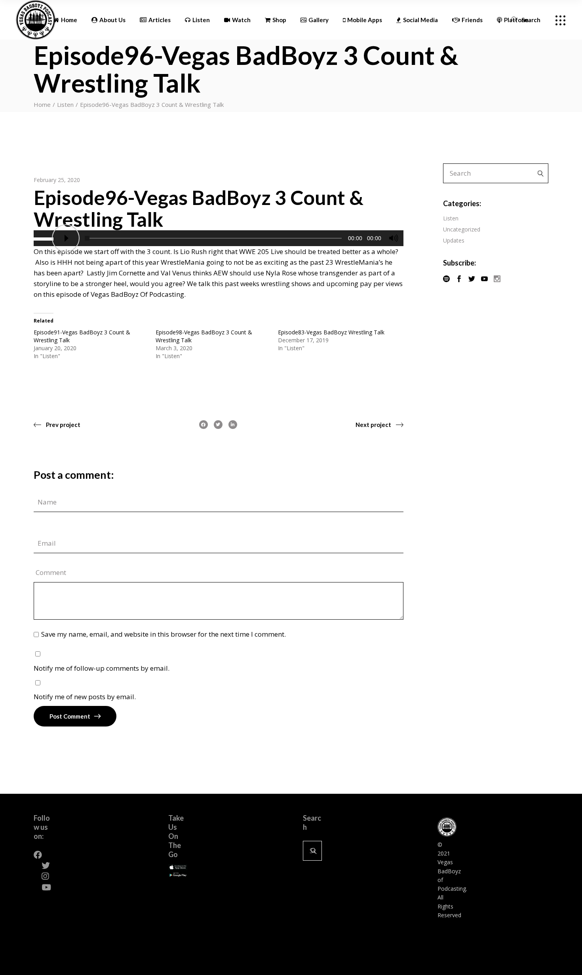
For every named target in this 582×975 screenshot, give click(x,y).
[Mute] (393, 238)
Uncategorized (461, 229)
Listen (65, 104)
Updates (453, 240)
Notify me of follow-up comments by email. (101, 668)
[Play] (66, 238)
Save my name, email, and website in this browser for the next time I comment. (163, 634)
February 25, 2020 (57, 180)
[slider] (45, 238)
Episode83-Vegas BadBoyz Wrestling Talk (331, 332)
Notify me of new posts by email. (85, 696)
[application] (218, 238)
